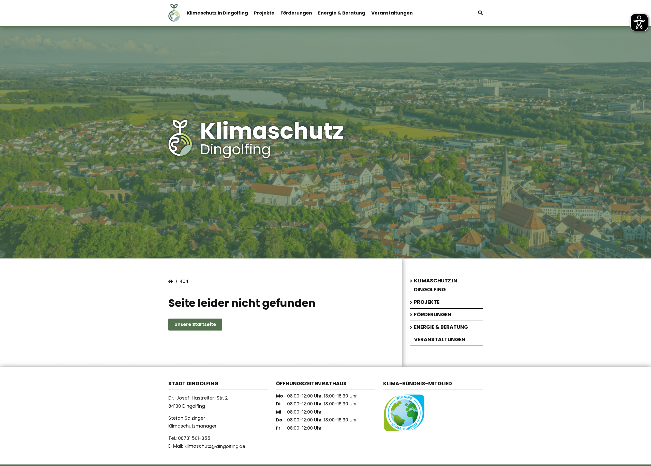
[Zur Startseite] (174, 17)
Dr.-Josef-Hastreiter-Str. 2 (198, 398)
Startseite (171, 280)
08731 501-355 (195, 438)
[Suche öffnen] (480, 13)
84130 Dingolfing (187, 406)
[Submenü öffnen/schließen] (412, 281)
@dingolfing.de (228, 446)
